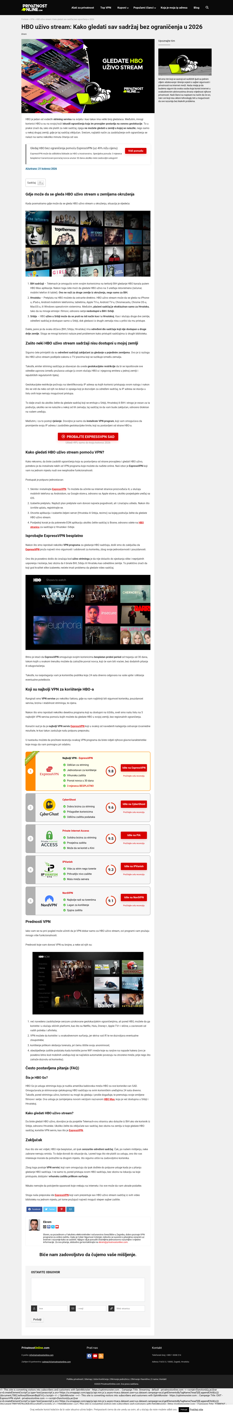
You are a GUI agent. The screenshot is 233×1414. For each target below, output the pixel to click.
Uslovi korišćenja (101, 1379)
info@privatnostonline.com (41, 1355)
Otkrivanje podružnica (119, 1379)
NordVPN (67, 892)
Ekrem (24, 34)
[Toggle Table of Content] (40, 182)
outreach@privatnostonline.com (56, 1362)
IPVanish (67, 861)
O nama (154, 1379)
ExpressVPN (59, 489)
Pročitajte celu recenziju (134, 776)
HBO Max (109, 1099)
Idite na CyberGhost (134, 804)
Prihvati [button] (184, 1409)
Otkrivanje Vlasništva (140, 1379)
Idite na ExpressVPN (134, 767)
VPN (32, 19)
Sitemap (88, 1379)
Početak (24, 19)
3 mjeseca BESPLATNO (80, 785)
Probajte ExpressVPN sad (90, 437)
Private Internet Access (75, 830)
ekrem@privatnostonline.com (113, 1242)
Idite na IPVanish (134, 866)
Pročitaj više (196, 1409)
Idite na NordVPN (134, 897)
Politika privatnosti (75, 1379)
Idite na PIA (134, 835)
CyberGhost (69, 799)
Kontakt (162, 1379)
